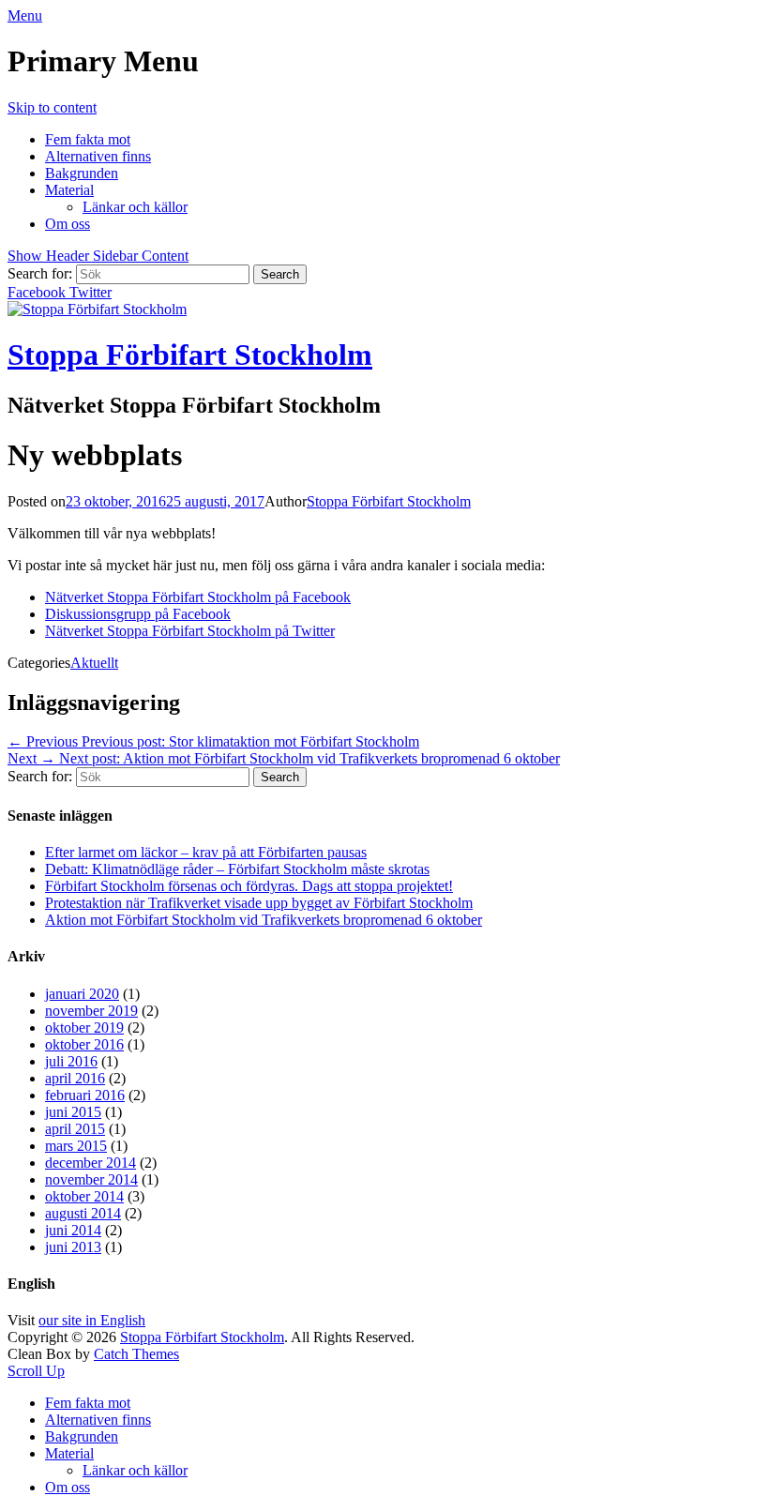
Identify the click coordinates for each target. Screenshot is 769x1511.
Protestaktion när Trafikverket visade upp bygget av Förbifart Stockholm (259, 903)
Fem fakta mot (87, 139)
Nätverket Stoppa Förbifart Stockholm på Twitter (190, 631)
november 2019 (91, 1011)
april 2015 (75, 1129)
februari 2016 (85, 1095)
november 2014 (91, 1179)
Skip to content (52, 107)
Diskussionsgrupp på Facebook (138, 614)
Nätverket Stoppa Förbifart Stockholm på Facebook (198, 597)
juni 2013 (73, 1247)
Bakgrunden (81, 173)
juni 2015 (73, 1112)
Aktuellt (94, 663)
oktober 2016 (84, 1044)
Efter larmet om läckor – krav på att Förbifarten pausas (206, 852)
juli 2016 (71, 1061)
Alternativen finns (98, 156)
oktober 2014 (84, 1196)
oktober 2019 (84, 1027)
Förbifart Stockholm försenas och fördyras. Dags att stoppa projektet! (249, 886)
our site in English (91, 1320)
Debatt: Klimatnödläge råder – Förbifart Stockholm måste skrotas (237, 869)
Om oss (67, 224)
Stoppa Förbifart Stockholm (190, 354)
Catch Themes (136, 1354)
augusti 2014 (83, 1213)
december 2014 (90, 1163)
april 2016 (75, 1078)
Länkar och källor (135, 207)
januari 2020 (82, 994)
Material (69, 190)
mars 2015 (76, 1146)
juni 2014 (73, 1230)
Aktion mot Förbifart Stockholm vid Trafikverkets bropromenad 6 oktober (263, 920)
